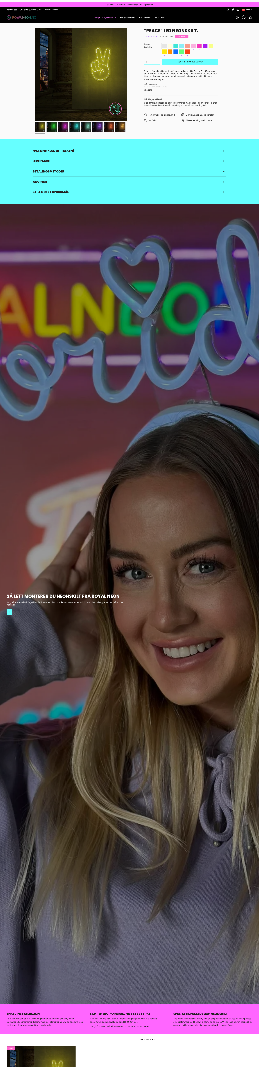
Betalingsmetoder (48, 171)
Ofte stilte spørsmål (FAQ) (31, 10)
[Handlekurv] (251, 17)
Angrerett (42, 182)
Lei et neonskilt (51, 10)
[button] (127, 17)
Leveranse (41, 161)
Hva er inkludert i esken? (53, 151)
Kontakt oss (12, 10)
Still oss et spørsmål (51, 192)
